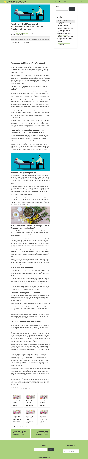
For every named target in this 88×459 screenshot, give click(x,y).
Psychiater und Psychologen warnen (65, 40)
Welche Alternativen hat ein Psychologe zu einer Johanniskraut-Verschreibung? (65, 35)
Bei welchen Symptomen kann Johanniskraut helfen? (65, 24)
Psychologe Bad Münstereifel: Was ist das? (65, 21)
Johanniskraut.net (17, 1)
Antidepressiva (42, 144)
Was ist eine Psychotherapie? (65, 38)
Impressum (17, 445)
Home (17, 33)
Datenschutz (17, 449)
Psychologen (28, 66)
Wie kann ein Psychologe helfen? (66, 31)
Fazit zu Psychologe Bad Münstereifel (64, 44)
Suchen (57, 6)
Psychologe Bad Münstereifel (27, 426)
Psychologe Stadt (24, 33)
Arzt (19, 33)
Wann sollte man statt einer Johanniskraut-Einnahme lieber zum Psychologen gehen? (65, 29)
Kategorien (71, 448)
